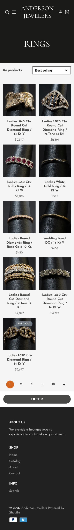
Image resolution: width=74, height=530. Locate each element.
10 (53, 384)
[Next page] (64, 384)
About (13, 467)
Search (14, 491)
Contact (14, 473)
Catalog (14, 461)
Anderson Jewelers (34, 508)
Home (13, 455)
